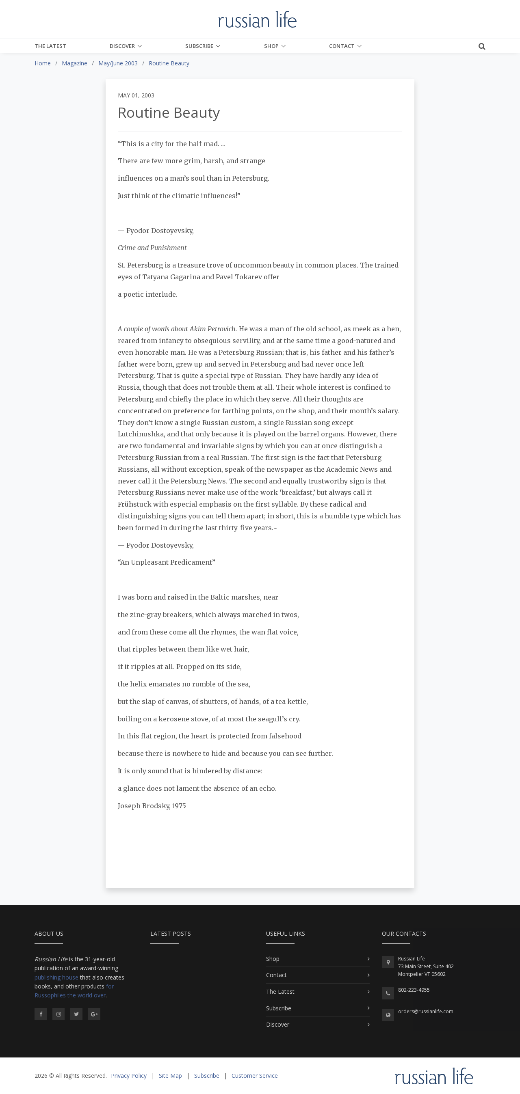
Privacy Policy (129, 1075)
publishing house (56, 977)
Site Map (170, 1075)
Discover (122, 46)
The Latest (50, 46)
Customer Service (255, 1075)
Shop (271, 46)
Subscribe (199, 46)
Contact (342, 46)
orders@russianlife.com (425, 1011)
